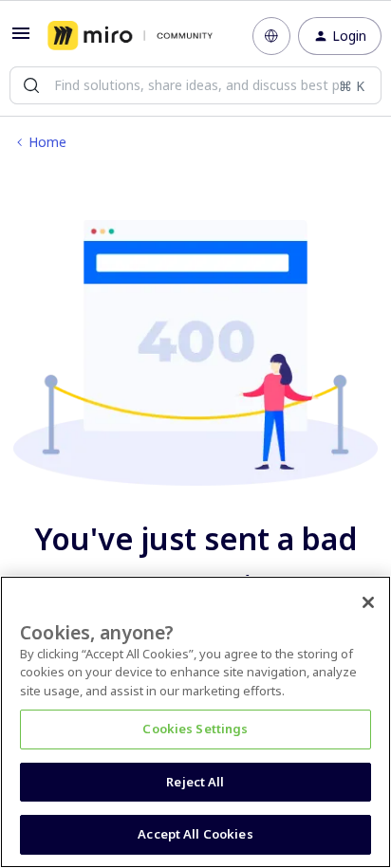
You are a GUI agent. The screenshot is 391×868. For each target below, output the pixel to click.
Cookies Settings (195, 728)
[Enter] (31, 85)
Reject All (195, 781)
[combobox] (195, 85)
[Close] (368, 602)
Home (47, 142)
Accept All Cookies (195, 833)
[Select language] (271, 36)
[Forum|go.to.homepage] (130, 36)
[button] (20, 39)
